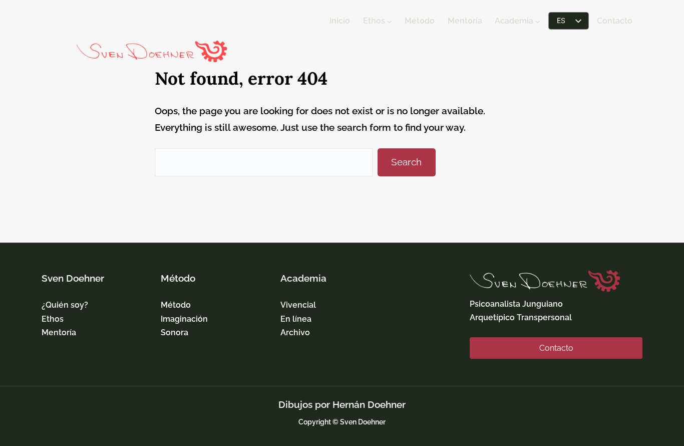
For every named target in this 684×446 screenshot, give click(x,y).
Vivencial (298, 305)
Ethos (53, 319)
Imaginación (184, 319)
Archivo (295, 332)
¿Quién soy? (65, 305)
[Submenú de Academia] (537, 21)
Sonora (174, 332)
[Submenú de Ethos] (389, 21)
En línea (295, 319)
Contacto (556, 348)
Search (406, 161)
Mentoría (59, 332)
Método (176, 305)
